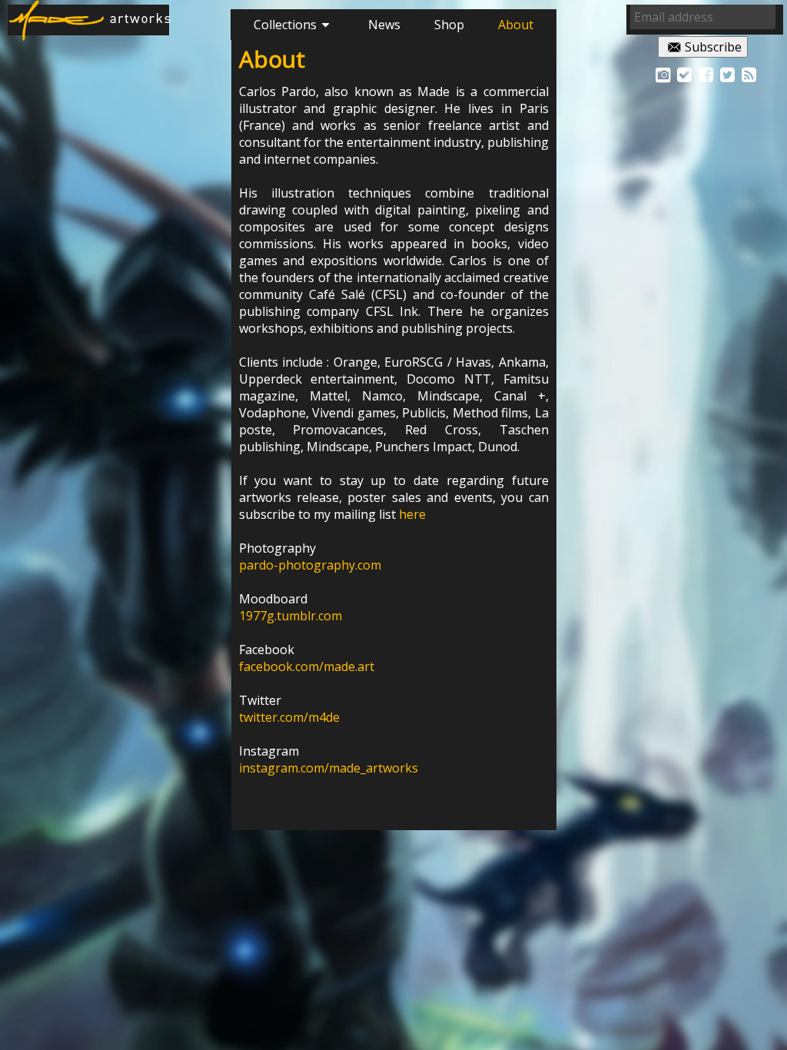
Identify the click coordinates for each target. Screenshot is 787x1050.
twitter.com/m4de (289, 717)
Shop (449, 24)
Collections (285, 24)
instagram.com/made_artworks (328, 767)
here (412, 514)
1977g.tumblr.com (290, 615)
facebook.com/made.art (306, 666)
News (384, 24)
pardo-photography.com (310, 565)
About (515, 24)
